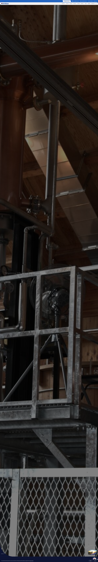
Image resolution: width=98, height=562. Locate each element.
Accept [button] (95, 560)
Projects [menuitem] (71, 3)
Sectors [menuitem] (67, 3)
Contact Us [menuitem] (93, 3)
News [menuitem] (86, 3)
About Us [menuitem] (74, 3)
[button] (94, 550)
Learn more (31, 560)
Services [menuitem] (63, 3)
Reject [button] (91, 560)
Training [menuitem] (78, 3)
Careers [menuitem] (82, 3)
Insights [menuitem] (89, 3)
